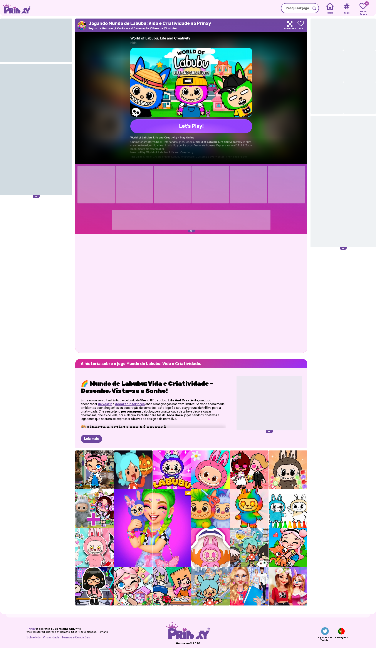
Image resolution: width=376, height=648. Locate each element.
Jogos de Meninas (101, 28)
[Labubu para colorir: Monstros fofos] (288, 508)
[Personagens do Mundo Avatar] (94, 469)
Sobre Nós (34, 637)
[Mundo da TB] (172, 586)
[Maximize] (290, 25)
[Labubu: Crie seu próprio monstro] (94, 547)
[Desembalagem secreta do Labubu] (172, 469)
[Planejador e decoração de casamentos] (249, 586)
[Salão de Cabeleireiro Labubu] (210, 508)
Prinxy (31, 628)
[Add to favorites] (300, 25)
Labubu (171, 28)
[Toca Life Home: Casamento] (249, 469)
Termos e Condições (76, 637)
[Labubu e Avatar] (94, 508)
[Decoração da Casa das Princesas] (288, 586)
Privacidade (51, 637)
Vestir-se (123, 28)
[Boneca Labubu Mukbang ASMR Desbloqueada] (288, 469)
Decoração (141, 28)
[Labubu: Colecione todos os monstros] (210, 547)
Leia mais (91, 439)
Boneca (157, 28)
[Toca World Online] (249, 547)
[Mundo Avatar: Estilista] (288, 547)
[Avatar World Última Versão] (133, 586)
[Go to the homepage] (15, 8)
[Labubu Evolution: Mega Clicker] (249, 508)
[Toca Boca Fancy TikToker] (94, 586)
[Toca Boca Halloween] (133, 469)
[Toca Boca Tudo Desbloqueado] (210, 586)
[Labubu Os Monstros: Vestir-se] (210, 469)
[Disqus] (191, 292)
